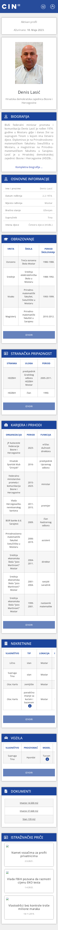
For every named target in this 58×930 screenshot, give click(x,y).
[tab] (29, 335)
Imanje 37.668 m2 (29, 810)
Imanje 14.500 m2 (29, 802)
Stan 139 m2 (29, 819)
